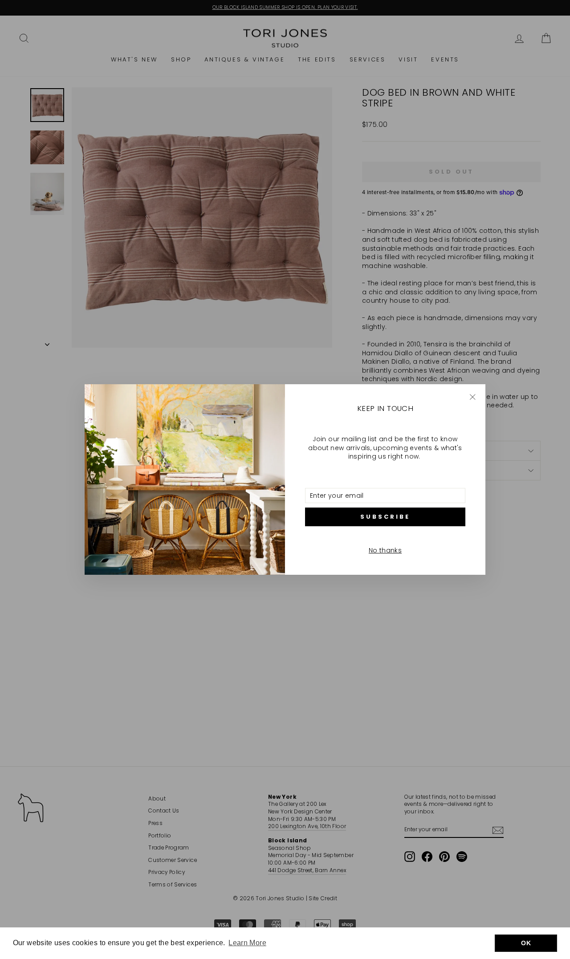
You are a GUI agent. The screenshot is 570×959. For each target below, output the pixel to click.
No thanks (385, 550)
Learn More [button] (247, 943)
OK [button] (526, 943)
